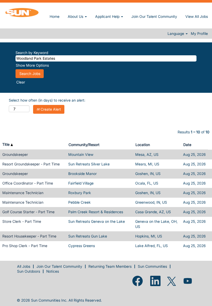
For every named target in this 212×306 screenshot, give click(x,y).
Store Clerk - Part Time (21, 221)
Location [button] (142, 144)
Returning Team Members (110, 266)
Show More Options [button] (32, 65)
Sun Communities (152, 266)
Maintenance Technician (22, 192)
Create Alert (50, 109)
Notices (52, 271)
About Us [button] (76, 16)
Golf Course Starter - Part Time (28, 212)
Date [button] (187, 144)
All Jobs (23, 266)
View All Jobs (196, 16)
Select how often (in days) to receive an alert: (47, 100)
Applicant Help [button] (107, 16)
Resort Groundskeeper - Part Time (31, 164)
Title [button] (6, 144)
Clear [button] (20, 82)
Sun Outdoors (28, 271)
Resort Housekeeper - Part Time (29, 236)
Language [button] (176, 34)
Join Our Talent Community (154, 16)
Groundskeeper (15, 154)
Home (54, 16)
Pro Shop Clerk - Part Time (24, 245)
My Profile (199, 34)
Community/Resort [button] (84, 144)
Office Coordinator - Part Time (27, 183)
